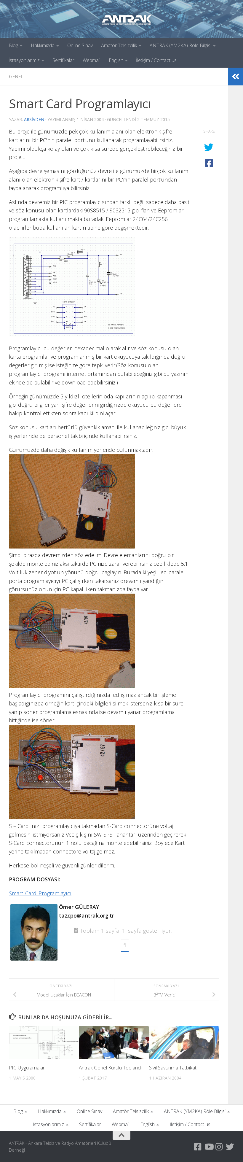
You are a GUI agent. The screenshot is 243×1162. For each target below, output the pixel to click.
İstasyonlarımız (24, 60)
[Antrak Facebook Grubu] (198, 1147)
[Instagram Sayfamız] (219, 1147)
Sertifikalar (63, 60)
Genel (16, 76)
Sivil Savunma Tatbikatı (173, 1067)
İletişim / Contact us (156, 60)
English (116, 60)
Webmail (91, 60)
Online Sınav (80, 45)
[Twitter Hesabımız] (230, 1147)
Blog (13, 45)
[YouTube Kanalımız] (208, 1147)
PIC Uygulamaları (27, 1067)
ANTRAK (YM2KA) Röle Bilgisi (180, 45)
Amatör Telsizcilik (119, 45)
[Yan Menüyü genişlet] (235, 76)
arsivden (34, 119)
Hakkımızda (43, 45)
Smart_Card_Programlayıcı (40, 893)
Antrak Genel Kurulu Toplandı (110, 1067)
